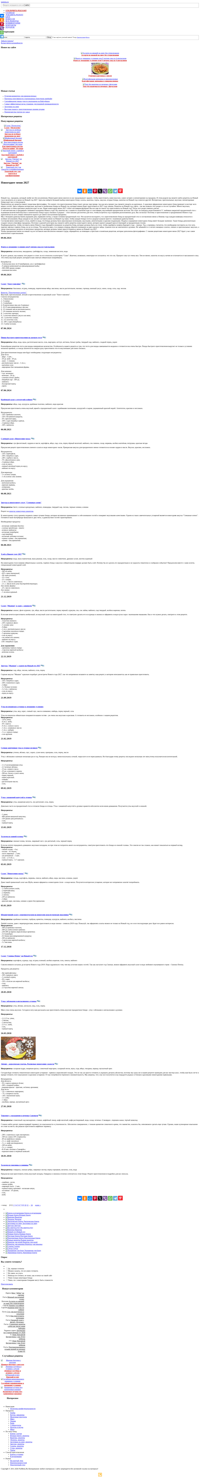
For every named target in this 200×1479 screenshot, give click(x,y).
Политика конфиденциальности (23, 1409)
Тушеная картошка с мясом (100, 76)
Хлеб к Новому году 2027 (11, 554)
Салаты (16, 1246)
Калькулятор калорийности (12, 43)
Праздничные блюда (32, 1238)
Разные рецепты (27, 1240)
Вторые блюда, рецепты (19, 1436)
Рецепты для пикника (33, 1244)
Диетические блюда (31, 1221)
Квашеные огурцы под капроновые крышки (12, 1393)
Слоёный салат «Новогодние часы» (16, 439)
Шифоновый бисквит (12, 140)
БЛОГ (8, 17)
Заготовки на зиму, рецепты (21, 1442)
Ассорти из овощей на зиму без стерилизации (100, 55)
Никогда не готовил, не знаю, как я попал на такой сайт (30, 1276)
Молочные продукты (18, 1417)
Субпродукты (15, 1425)
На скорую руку (26, 1228)
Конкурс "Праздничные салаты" (14, 293)
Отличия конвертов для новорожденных (20, 96)
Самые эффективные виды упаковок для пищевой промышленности (31, 104)
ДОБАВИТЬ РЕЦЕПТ (14, 15)
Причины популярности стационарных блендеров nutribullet (28, 99)
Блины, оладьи (16, 1434)
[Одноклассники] (84, 191)
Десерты (17, 1219)
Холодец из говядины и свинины (14, 1165)
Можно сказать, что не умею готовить (23, 1271)
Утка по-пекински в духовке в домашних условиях (22, 707)
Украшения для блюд (32, 1251)
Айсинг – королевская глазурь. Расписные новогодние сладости (27, 1064)
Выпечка (18, 1217)
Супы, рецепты (16, 1448)
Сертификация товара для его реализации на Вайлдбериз (27, 101)
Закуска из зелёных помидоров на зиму (13, 135)
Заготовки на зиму (11, 107)
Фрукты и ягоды (16, 1427)
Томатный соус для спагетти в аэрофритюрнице (13, 173)
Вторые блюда (25, 1215)
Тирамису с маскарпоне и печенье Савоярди (19, 1116)
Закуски (17, 1226)
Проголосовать (7, 1284)
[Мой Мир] (90, 191)
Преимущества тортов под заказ (17, 112)
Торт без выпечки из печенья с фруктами (100, 86)
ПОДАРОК (10, 27)
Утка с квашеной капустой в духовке (16, 797)
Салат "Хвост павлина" (11, 284)
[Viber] (105, 191)
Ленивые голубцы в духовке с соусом (12, 1372)
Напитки (18, 1230)
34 (32, 1205)
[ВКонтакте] (79, 191)
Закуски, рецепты (17, 1444)
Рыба (12, 1423)
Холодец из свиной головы (12, 837)
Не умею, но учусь (15, 1273)
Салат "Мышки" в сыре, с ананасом (16, 606)
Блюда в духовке (16, 1454)
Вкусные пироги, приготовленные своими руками (24, 109)
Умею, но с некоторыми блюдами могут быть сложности (30, 1280)
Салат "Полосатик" (12, 128)
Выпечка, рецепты (17, 1438)
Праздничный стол (17, 1465)
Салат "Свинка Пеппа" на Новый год (17, 956)
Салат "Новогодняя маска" (12, 874)
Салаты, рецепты (17, 1446)
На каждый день (16, 1461)
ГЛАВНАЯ (10, 13)
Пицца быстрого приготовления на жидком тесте (21, 338)
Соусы (15, 1248)
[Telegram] (115, 191)
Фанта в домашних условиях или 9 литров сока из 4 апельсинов (100, 60)
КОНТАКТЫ (11, 25)
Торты (12, 1450)
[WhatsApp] (110, 191)
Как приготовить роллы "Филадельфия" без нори (12, 147)
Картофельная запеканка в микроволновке (100, 81)
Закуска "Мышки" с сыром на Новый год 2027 (20, 666)
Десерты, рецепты (17, 1440)
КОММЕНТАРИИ (13, 23)
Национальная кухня (18, 1463)
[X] (100, 191)
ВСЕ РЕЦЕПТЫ (12, 21)
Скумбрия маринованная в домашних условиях (12, 1384)
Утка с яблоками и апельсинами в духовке (18, 1001)
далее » (38, 1205)
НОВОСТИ (10, 19)
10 (25, 1205)
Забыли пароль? (7, 41)
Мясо (12, 1419)
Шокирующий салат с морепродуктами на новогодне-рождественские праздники (35, 915)
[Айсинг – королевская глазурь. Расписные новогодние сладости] (18, 1059)
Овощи (13, 1421)
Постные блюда (26, 1236)
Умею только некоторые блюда (20, 1278)
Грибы (12, 1413)
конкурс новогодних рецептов (21, 511)
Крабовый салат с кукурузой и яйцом (16, 400)
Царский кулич (12, 1377)
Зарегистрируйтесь (83, 37)
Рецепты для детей (30, 1242)
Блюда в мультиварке (32, 1213)
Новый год (20, 1232)
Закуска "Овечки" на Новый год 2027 (13, 164)
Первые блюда (25, 1234)
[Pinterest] (95, 191)
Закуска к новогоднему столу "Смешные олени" (21, 503)
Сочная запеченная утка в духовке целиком (19, 748)
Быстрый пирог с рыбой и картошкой (13, 156)
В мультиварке (16, 1456)
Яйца (12, 1429)
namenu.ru (5, 2)
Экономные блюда (29, 1253)
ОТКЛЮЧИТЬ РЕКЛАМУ (16, 11)
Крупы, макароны (17, 1415)
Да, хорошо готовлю (16, 1269)
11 (27, 1205)
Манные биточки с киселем (12, 1364)
